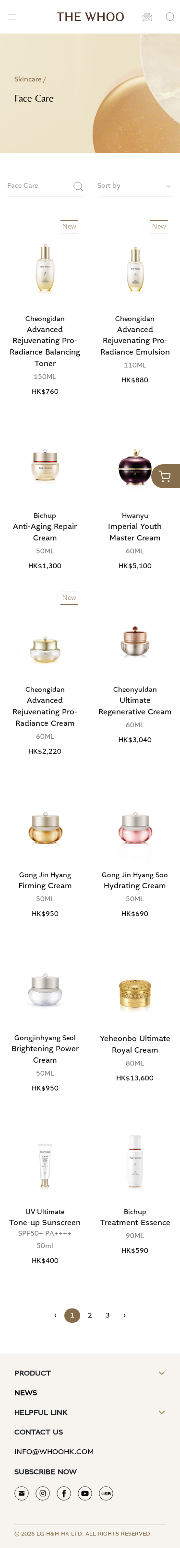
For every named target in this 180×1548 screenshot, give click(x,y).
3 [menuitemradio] (108, 1315)
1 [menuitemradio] (72, 1315)
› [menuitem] (124, 1315)
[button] (147, 17)
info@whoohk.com (54, 1451)
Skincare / (30, 79)
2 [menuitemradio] (90, 1315)
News (25, 1393)
